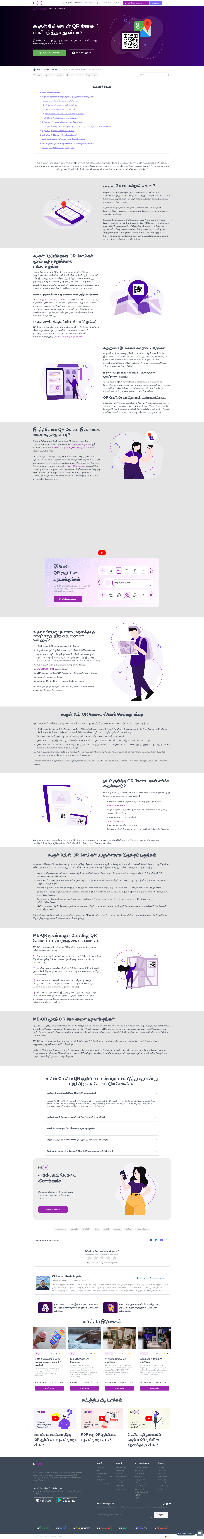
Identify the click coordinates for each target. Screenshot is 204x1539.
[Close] (141, 732)
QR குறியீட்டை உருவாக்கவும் (102, 805)
